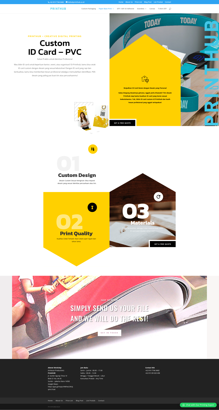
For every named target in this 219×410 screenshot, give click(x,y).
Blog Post (148, 2)
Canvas (152, 9)
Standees (140, 9)
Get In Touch (109, 333)
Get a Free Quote (122, 123)
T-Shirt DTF (162, 9)
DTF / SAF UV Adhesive (125, 9)
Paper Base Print (105, 9)
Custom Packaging (88, 9)
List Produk (158, 2)
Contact (168, 2)
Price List (138, 2)
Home (121, 2)
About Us (129, 2)
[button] (198, 405)
